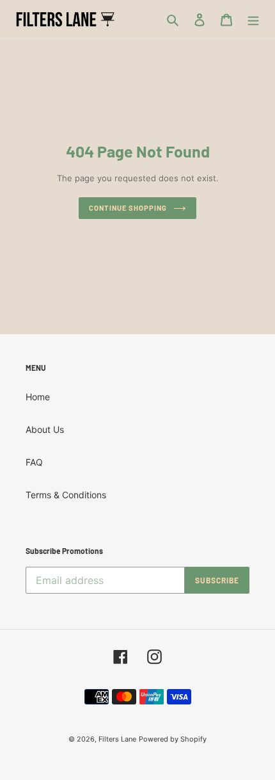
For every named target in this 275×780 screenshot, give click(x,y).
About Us (45, 429)
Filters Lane (117, 739)
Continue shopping (127, 208)
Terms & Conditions (66, 494)
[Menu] (253, 19)
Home (38, 396)
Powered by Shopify (173, 739)
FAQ (34, 462)
